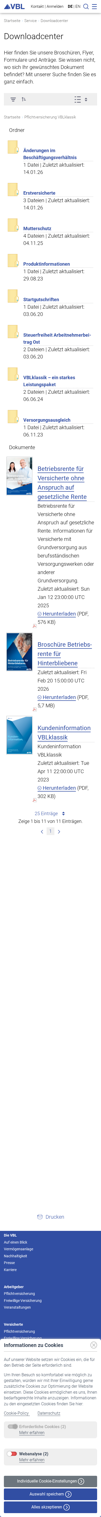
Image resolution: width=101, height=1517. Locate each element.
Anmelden (55, 6)
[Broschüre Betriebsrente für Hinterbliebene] (19, 651)
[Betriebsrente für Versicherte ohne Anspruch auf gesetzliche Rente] (19, 476)
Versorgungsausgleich (46, 420)
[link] (42, 831)
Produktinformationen (46, 264)
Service (30, 20)
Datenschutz (49, 1413)
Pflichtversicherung (19, 1294)
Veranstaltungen (17, 1307)
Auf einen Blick (15, 1242)
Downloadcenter (54, 20)
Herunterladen (58, 614)
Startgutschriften (41, 299)
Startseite (12, 20)
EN (78, 6)
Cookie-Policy (17, 1413)
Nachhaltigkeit (15, 1256)
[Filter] (13, 99)
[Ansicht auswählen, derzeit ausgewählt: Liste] (82, 99)
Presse (9, 1263)
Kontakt (37, 6)
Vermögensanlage (18, 1249)
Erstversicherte (39, 193)
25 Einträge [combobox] (46, 813)
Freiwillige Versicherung (23, 1301)
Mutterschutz (37, 228)
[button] (24, 99)
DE (70, 6)
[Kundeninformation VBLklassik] (19, 735)
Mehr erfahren (32, 1432)
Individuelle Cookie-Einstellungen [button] (47, 1481)
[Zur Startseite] (14, 6)
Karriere (10, 1270)
